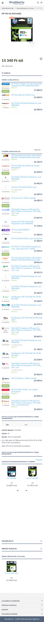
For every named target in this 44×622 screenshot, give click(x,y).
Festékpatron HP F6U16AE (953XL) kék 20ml (26, 319)
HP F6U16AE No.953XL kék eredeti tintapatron (25, 167)
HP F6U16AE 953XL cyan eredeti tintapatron (24, 391)
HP (8, 433)
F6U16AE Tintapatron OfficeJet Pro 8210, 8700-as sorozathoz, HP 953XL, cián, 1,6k (26, 211)
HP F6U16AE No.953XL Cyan (23, 95)
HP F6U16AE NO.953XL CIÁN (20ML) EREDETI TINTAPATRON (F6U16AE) (26, 156)
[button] (40, 3)
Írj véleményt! (5, 99)
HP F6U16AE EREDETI (20, 230)
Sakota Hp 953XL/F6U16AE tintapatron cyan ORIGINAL (22, 223)
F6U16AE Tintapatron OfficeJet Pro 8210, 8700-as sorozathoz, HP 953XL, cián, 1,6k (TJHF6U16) (26, 403)
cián (26, 425)
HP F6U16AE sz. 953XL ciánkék (23, 378)
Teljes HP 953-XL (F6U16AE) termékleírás (16, 446)
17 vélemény (5, 405)
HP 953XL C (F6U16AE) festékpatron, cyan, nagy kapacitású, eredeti (26, 248)
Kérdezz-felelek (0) (9, 549)
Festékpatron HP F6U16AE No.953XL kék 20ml (26, 298)
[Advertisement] (22, 132)
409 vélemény (6, 394)
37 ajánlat (6, 73)
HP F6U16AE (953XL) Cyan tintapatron (26, 239)
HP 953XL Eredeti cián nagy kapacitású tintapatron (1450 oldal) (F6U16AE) (26, 85)
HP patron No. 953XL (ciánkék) (23, 198)
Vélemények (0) (7, 541)
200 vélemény (6, 88)
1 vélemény (5, 270)
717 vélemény (6, 382)
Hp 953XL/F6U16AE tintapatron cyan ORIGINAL (26, 104)
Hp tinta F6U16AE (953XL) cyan (24, 187)
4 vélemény (5, 107)
